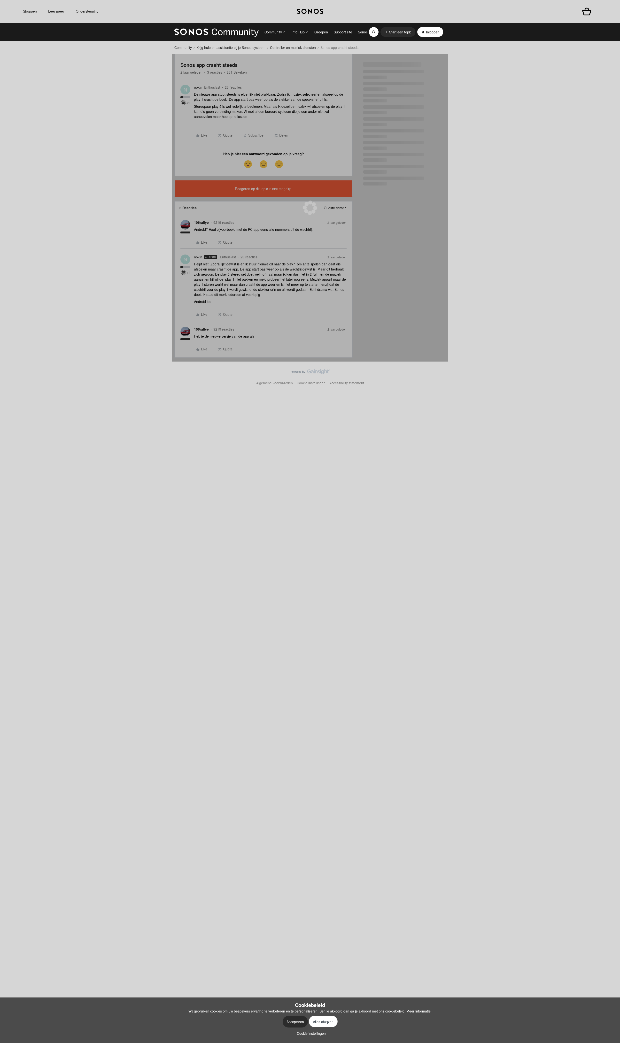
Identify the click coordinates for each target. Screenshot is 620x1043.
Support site (343, 32)
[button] (397, 32)
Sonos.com (366, 32)
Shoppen (30, 11)
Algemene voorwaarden (274, 382)
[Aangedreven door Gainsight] (310, 373)
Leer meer (56, 11)
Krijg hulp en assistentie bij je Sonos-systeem (230, 47)
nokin (198, 87)
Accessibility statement (346, 382)
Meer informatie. (419, 1011)
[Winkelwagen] (586, 11)
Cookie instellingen (311, 382)
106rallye (201, 222)
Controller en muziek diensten (293, 47)
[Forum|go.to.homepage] (216, 32)
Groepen (321, 32)
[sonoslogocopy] (310, 11)
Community (183, 47)
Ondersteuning (87, 11)
